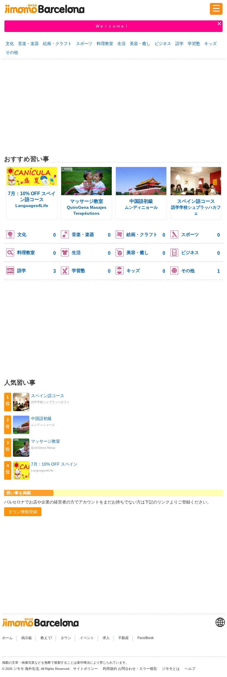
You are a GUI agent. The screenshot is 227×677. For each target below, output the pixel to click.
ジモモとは (171, 669)
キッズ (210, 43)
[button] (22, 511)
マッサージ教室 (86, 201)
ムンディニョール (141, 207)
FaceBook (145, 638)
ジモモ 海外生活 (26, 669)
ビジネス (163, 43)
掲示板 (26, 638)
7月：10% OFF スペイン (54, 464)
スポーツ (84, 43)
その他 (12, 52)
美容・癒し (140, 43)
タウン (66, 638)
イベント (87, 638)
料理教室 (105, 43)
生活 (121, 43)
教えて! (46, 638)
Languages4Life (31, 205)
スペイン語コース (196, 201)
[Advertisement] (113, 105)
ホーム (7, 638)
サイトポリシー (86, 669)
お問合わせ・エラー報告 (138, 669)
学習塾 (194, 43)
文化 (10, 43)
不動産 (123, 638)
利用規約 (110, 669)
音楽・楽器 (28, 43)
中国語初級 (141, 201)
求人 (106, 638)
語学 (179, 43)
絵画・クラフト (57, 43)
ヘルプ (190, 669)
